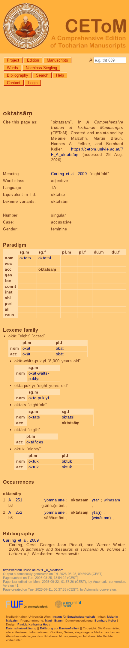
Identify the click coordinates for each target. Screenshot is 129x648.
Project (13, 60)
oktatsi (44, 258)
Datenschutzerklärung (21, 628)
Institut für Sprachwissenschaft (73, 616)
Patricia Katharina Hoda (33, 624)
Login (33, 83)
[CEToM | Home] (64, 26)
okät (26, 348)
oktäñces (35, 442)
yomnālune (54, 500)
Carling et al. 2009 (69, 174)
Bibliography (17, 75)
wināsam (112, 500)
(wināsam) (101, 518)
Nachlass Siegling (41, 67)
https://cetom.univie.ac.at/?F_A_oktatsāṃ (33, 570)
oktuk (33, 461)
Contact (13, 83)
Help (60, 75)
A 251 (15, 500)
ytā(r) (97, 512)
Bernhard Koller (105, 620)
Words (12, 67)
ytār (95, 500)
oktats (25, 258)
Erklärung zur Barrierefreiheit (59, 628)
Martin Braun (54, 620)
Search (42, 75)
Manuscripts (57, 60)
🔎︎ (90, 60)
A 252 (15, 512)
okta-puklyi (38, 398)
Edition (33, 60)
